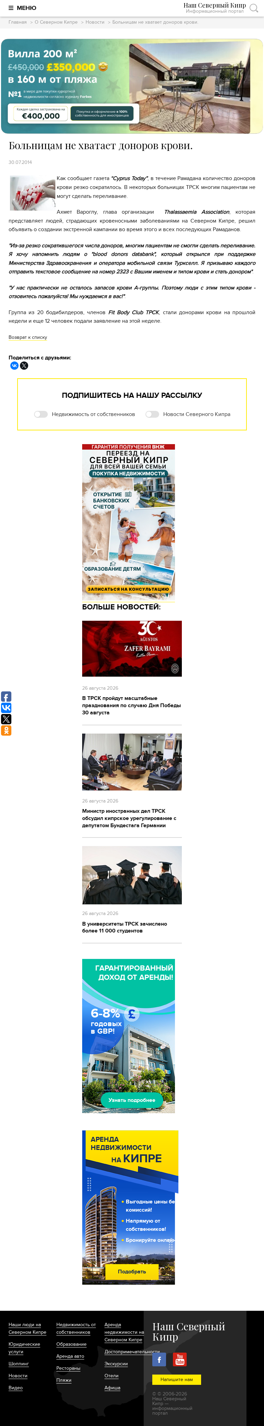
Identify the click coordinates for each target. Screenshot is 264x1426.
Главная (18, 22)
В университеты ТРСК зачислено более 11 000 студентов (124, 927)
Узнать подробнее (132, 1100)
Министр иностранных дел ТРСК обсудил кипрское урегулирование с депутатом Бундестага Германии (129, 818)
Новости (95, 22)
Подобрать (132, 1271)
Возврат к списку (28, 337)
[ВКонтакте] (14, 365)
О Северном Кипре (56, 22)
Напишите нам (177, 1379)
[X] (24, 365)
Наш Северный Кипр (215, 8)
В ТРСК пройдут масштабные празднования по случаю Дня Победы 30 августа (131, 705)
